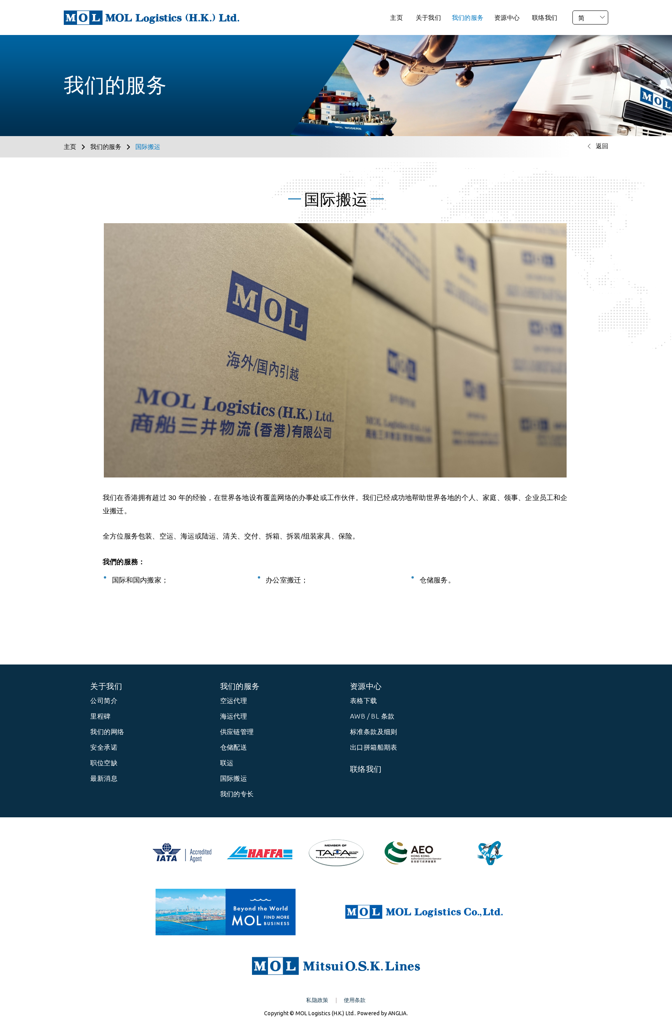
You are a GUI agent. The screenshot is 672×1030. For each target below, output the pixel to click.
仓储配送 (233, 747)
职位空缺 (103, 762)
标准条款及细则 (373, 731)
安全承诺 (103, 747)
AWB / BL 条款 (372, 716)
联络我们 (544, 17)
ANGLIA (397, 1013)
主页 (396, 17)
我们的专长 (237, 793)
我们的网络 (107, 731)
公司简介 (103, 700)
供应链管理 (237, 731)
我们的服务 (468, 17)
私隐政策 (317, 1000)
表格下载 (363, 700)
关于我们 (428, 17)
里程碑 (100, 716)
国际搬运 (233, 778)
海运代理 (233, 716)
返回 (602, 145)
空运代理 (233, 700)
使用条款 (355, 1000)
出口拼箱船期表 (373, 747)
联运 (227, 762)
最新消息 (103, 778)
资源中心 (507, 17)
